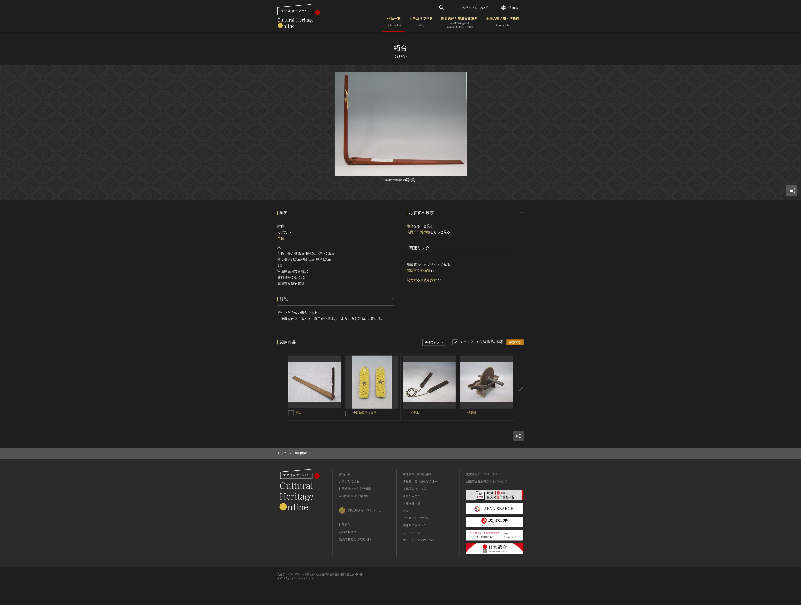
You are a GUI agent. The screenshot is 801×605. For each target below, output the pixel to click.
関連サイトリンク (414, 525)
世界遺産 (345, 524)
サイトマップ (411, 532)
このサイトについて (473, 7)
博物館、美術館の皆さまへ (420, 481)
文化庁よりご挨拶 (414, 488)
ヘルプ (407, 510)
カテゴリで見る (421, 22)
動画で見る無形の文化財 (355, 539)
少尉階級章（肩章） (366, 412)
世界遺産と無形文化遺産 (459, 22)
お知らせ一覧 (411, 503)
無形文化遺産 (347, 532)
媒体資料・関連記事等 (417, 474)
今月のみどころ (413, 496)
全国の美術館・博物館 (502, 22)
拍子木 (414, 412)
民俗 (280, 238)
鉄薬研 (471, 412)
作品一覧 (394, 22)
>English (513, 7)
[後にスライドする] (519, 386)
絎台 (410, 226)
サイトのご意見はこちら (419, 540)
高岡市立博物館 (418, 232)
